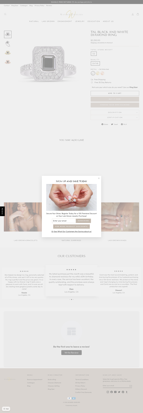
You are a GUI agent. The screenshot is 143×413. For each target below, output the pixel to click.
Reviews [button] (2, 211)
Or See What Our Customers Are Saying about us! (71, 231)
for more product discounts (71, 226)
